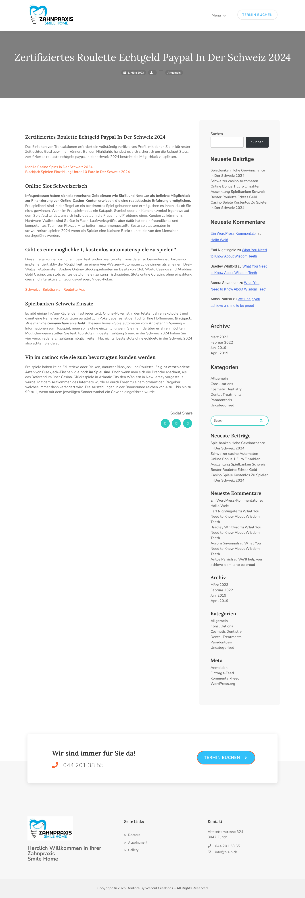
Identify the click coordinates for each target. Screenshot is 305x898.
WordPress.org (223, 683)
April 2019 (219, 353)
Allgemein (219, 378)
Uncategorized (222, 405)
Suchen (217, 134)
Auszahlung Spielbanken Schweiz (238, 191)
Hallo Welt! (219, 240)
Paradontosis (221, 400)
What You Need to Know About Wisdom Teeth (235, 516)
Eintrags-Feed (222, 673)
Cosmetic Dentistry (226, 389)
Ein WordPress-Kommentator (234, 233)
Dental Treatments (226, 394)
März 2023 (219, 337)
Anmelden (219, 667)
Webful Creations (159, 888)
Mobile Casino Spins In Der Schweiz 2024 (59, 167)
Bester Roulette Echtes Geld (234, 197)
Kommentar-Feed (225, 678)
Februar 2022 (222, 342)
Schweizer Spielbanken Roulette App (55, 289)
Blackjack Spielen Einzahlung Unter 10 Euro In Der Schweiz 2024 (77, 171)
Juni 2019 (218, 347)
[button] (132, 835)
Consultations (222, 383)
